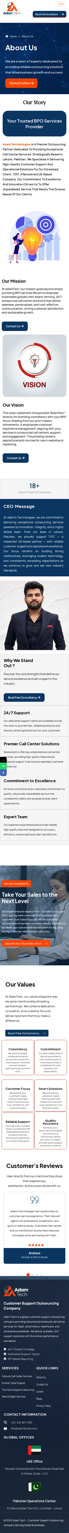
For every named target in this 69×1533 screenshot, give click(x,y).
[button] (28, 1275)
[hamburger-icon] (61, 4)
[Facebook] (3, 772)
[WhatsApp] (3, 766)
